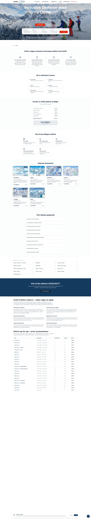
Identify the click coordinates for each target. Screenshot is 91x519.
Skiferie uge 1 (16, 352)
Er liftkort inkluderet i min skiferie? (32, 248)
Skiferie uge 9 (16, 371)
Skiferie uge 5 (16, 361)
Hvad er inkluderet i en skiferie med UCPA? (34, 222)
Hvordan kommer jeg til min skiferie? (33, 252)
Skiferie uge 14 (17, 382)
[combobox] (27, 32)
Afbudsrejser (74, 1)
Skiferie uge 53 (17, 349)
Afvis (72, 515)
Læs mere (63, 515)
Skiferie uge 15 (17, 385)
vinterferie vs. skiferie (59, 311)
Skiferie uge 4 (16, 359)
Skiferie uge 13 (17, 380)
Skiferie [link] (16, 45)
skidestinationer (16, 327)
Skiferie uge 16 (17, 387)
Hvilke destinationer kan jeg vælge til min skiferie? (35, 237)
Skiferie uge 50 (17, 342)
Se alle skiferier (45, 291)
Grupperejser (66, 1)
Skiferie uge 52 (17, 347)
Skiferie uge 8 (16, 368)
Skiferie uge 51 (17, 345)
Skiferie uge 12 (17, 378)
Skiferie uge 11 (16, 375)
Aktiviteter (36, 1)
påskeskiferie (70, 310)
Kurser (60, 1)
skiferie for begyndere (61, 318)
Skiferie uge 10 (17, 373)
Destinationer (45, 1)
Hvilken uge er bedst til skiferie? (32, 241)
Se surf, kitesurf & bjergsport (49, 37)
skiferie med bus (40, 318)
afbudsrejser (58, 327)
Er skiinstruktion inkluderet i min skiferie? (34, 226)
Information (53, 1)
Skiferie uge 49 (17, 340)
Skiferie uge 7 (16, 366)
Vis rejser (64, 31)
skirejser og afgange (25, 327)
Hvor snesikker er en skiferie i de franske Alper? (35, 244)
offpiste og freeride (55, 320)
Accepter (76, 515)
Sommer (22, 1)
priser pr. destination (25, 312)
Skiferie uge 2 (16, 354)
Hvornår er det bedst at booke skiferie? (33, 233)
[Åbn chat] (88, 516)
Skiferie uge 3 (16, 356)
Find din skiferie (40, 24)
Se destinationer (51, 24)
